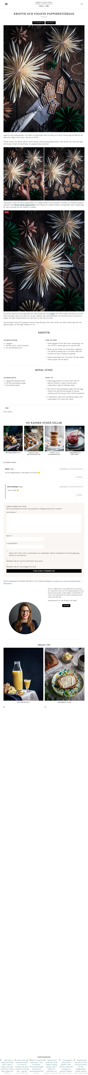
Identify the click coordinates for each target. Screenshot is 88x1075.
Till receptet (38, 22)
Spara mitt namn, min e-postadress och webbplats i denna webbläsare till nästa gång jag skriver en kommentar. (44, 554)
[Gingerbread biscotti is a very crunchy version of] (81, 1066)
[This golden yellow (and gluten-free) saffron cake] (66, 1066)
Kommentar (11, 512)
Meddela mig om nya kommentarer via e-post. (24, 561)
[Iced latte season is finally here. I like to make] (7, 1066)
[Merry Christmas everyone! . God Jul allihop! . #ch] (36, 1066)
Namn (9, 536)
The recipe (50, 22)
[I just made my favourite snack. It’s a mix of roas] (22, 1066)
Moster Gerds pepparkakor (24, 205)
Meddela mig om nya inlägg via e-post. (21, 567)
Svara (79, 477)
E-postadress (12, 543)
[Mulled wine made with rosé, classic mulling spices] (51, 1066)
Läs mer (66, 605)
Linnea (52, 314)
